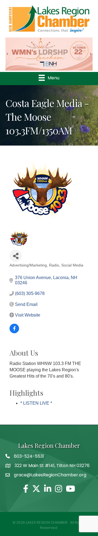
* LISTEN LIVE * (36, 403)
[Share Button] (16, 256)
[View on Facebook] (14, 331)
